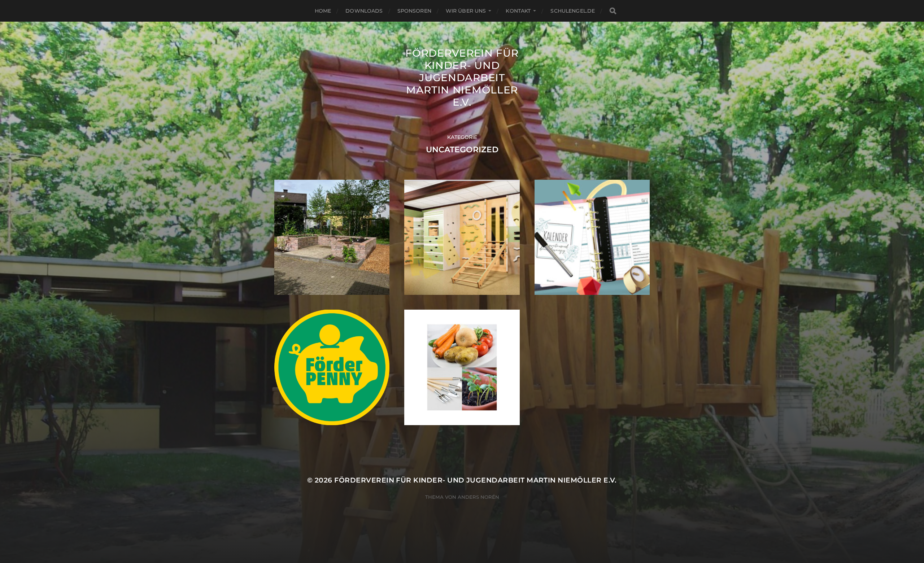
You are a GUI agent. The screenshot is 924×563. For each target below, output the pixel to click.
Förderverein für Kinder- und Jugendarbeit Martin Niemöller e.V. (461, 77)
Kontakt (518, 11)
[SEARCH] (612, 11)
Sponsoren (414, 11)
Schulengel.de (572, 11)
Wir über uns (466, 11)
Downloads (364, 11)
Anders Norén (478, 497)
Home (323, 11)
